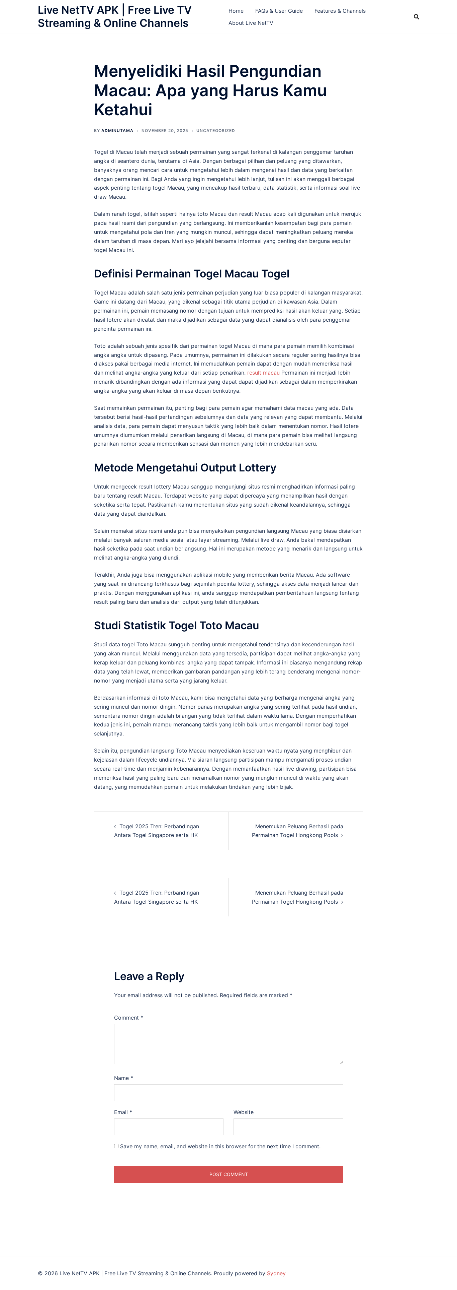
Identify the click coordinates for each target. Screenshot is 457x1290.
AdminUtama (117, 130)
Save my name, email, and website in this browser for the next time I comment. (220, 1146)
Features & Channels (340, 10)
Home (236, 10)
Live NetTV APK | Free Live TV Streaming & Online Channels (115, 16)
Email (123, 1112)
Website (244, 1112)
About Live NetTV (251, 22)
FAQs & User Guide (279, 10)
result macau (263, 372)
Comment (128, 1017)
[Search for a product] (416, 16)
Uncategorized (215, 130)
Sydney (276, 1273)
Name (123, 1078)
